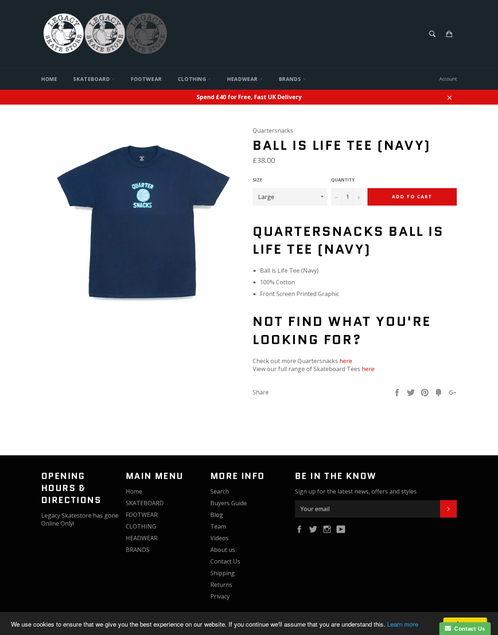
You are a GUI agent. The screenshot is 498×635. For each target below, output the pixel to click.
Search (219, 491)
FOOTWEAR (146, 78)
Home (49, 78)
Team (218, 526)
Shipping (222, 573)
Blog (216, 515)
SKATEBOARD (92, 78)
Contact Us (225, 561)
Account (448, 78)
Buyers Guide (228, 503)
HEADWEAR (243, 78)
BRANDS (291, 78)
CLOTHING (193, 78)
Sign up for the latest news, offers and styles (356, 491)
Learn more (402, 623)
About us (222, 550)
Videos (219, 538)
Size (257, 180)
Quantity (343, 180)
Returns (221, 585)
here (345, 361)
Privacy (220, 596)
